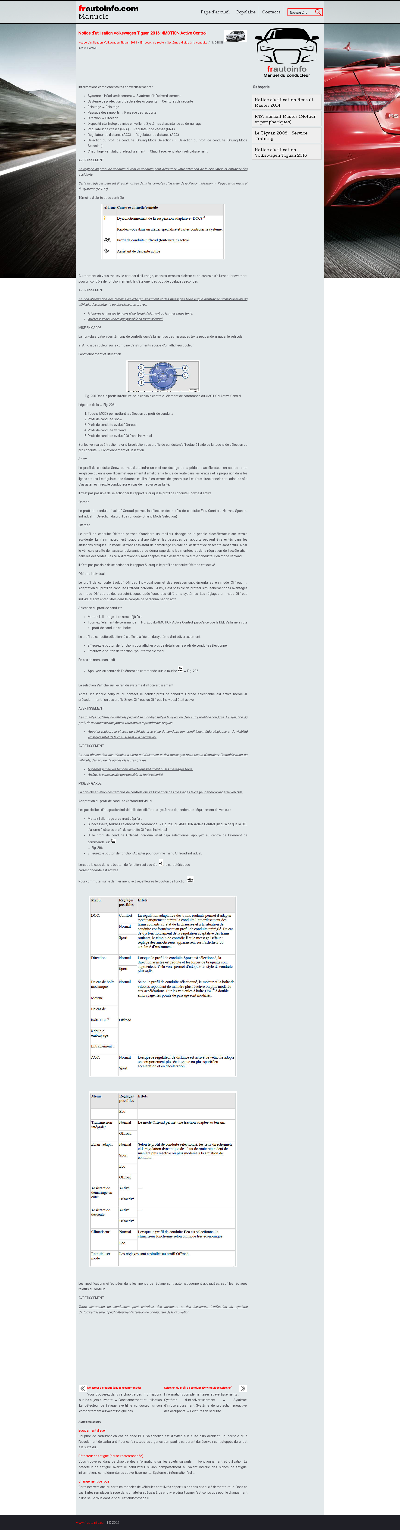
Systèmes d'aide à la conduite (187, 42)
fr (108, 11)
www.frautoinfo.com (91, 1522)
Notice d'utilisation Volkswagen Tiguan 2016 (107, 42)
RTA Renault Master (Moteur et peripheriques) (285, 119)
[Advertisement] (162, 66)
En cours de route (152, 42)
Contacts (271, 12)
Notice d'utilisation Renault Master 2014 (284, 102)
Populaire (246, 12)
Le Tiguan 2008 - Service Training (281, 135)
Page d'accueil (215, 12)
